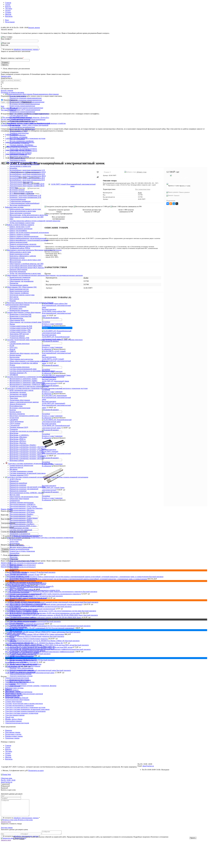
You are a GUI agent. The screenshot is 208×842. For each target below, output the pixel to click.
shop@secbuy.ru (148, 766)
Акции (7, 5)
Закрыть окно (6, 76)
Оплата (8, 10)
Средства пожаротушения (14, 715)
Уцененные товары (12, 697)
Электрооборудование (13, 721)
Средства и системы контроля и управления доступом (25, 707)
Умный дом (9, 717)
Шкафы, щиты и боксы (13, 719)
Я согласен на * (21, 818)
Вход (7, 20)
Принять (193, 838)
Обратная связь (6, 778)
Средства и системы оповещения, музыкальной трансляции (27, 709)
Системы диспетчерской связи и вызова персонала (24, 703)
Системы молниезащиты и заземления (19, 705)
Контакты (8, 16)
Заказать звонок (34, 27)
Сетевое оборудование (13, 701)
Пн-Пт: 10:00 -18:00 (8, 780)
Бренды (8, 6)
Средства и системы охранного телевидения (21, 713)
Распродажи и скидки (13, 693)
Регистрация (10, 22)
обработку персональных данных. (26, 49)
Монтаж (8, 14)
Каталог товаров (7, 90)
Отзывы (8, 12)
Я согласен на (21, 49)
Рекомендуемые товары (14, 695)
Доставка (8, 8)
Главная (8, 3)
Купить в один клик (25, 820)
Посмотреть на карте (36, 770)
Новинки (8, 689)
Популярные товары (12, 691)
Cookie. (21, 839)
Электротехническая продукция (17, 723)
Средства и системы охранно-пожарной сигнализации (25, 711)
